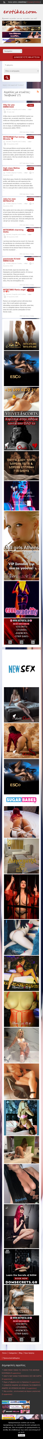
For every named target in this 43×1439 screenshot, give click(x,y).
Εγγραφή (30, 2)
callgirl (29, 109)
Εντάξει (21, 1435)
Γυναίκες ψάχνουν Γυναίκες (14, 172)
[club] (21, 722)
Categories (13, 1353)
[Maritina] (21, 758)
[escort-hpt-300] (21, 1099)
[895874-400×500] (21, 1248)
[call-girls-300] (21, 550)
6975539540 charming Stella (13, 231)
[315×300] (21, 450)
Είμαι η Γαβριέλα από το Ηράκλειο (16, 1382)
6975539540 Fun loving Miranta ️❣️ (13, 138)
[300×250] (21, 350)
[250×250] (19, 1314)
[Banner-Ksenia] (21, 954)
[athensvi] (21, 990)
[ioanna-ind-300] (21, 1062)
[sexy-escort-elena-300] (21, 1163)
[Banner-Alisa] (21, 1026)
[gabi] (21, 918)
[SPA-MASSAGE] (21, 873)
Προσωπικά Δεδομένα (11, 1358)
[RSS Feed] (4, 2)
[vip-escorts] (21, 385)
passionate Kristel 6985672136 (11, 260)
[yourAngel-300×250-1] (21, 510)
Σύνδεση (37, 2)
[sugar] (21, 805)
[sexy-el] (21, 837)
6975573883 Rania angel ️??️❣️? (14, 291)
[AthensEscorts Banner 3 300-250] (21, 580)
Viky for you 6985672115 (9, 106)
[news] (21, 686)
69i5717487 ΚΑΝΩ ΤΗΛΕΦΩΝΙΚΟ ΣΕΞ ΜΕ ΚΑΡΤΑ (22, 1376)
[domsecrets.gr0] (21, 1284)
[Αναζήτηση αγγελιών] (7, 77)
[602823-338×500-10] (21, 1203)
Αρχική (5, 85)
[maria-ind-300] (21, 1135)
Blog (20, 1353)
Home (4, 1353)
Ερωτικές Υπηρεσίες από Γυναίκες (16, 109)
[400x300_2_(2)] (21, 644)
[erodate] (21, 480)
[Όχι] (40, 1429)
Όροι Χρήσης (29, 1353)
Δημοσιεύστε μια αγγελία (27, 57)
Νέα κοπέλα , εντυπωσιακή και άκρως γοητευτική (22, 1391)
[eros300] (21, 617)
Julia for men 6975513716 (9, 200)
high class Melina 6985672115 (11, 169)
